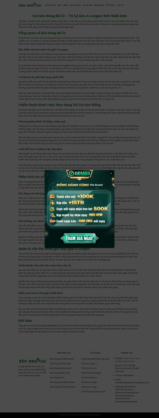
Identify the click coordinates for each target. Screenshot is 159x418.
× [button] (111, 173)
